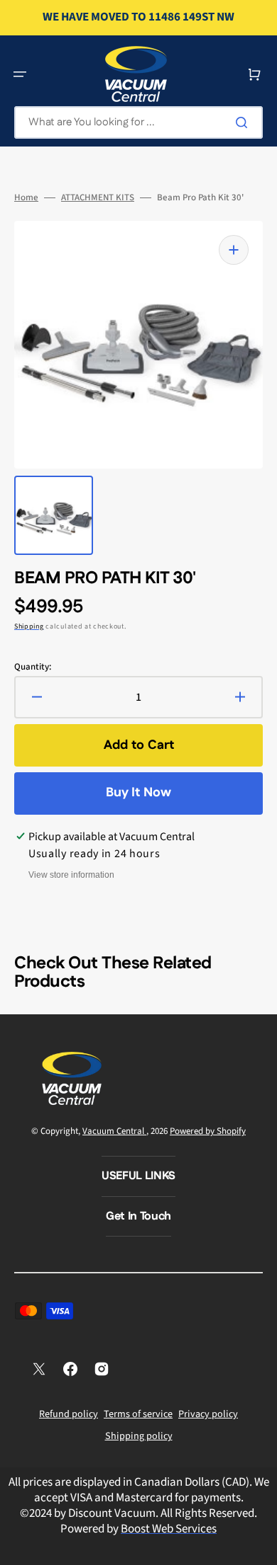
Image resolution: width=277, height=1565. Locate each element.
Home (26, 198)
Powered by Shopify (208, 1131)
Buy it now (138, 793)
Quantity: (32, 667)
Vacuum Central (114, 1131)
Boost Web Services (169, 1528)
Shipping (29, 626)
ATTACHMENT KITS (97, 198)
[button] (20, 74)
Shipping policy (139, 1436)
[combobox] (138, 122)
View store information (71, 875)
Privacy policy (208, 1414)
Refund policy (68, 1414)
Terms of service (138, 1414)
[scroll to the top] (258, 1546)
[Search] (244, 122)
